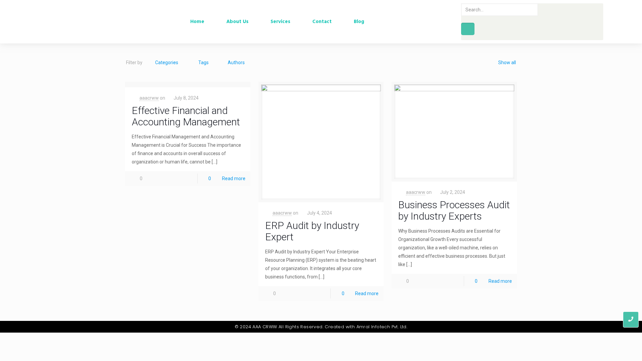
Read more (233, 178)
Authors (236, 62)
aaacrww (149, 98)
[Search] (467, 29)
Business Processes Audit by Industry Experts (454, 210)
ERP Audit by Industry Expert (312, 231)
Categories (166, 62)
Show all (507, 62)
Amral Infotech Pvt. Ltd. (382, 327)
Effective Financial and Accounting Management (186, 116)
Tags (203, 62)
